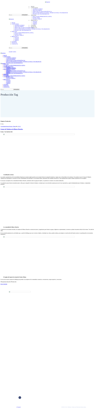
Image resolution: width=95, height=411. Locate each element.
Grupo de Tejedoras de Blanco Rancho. (12, 129)
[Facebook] (19, 397)
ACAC (19, 126)
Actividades (3, 126)
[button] (12, 17)
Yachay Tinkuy (12, 126)
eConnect (19, 407)
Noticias (7, 126)
